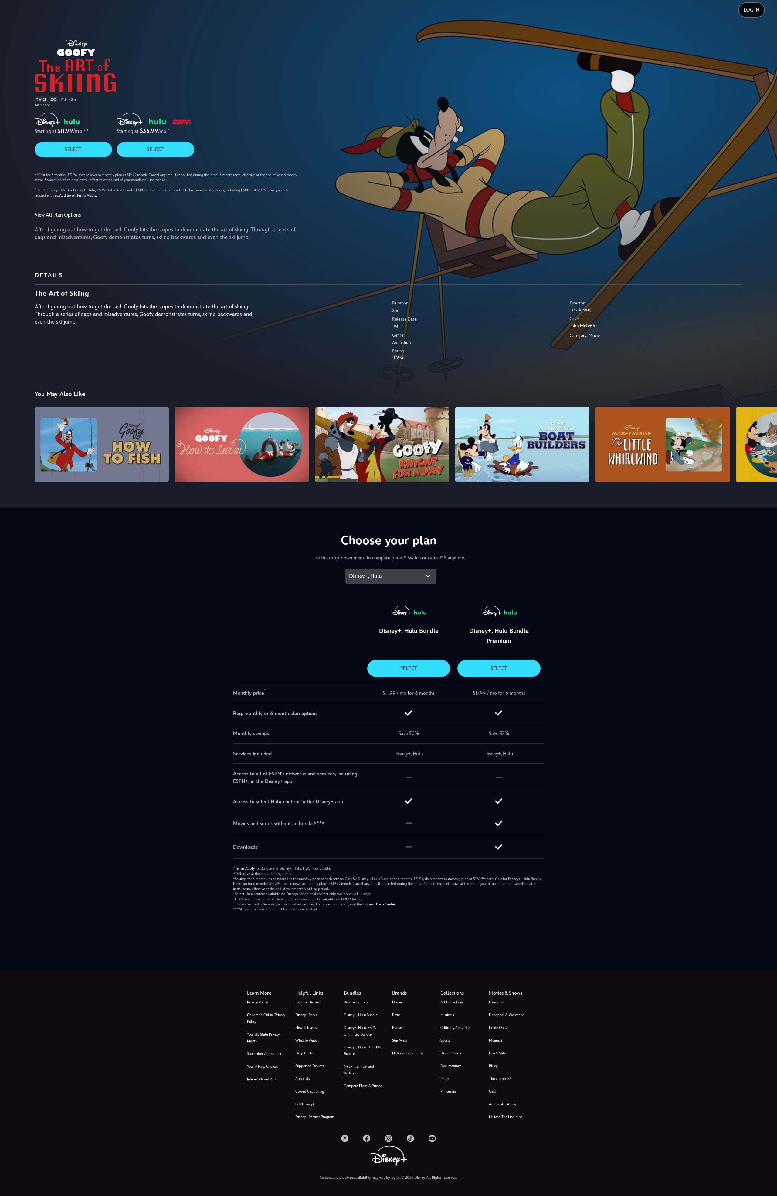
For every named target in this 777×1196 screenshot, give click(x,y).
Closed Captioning (309, 1091)
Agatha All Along (502, 1104)
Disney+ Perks (306, 1015)
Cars (492, 1091)
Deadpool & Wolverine (506, 1015)
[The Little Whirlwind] (662, 444)
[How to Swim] (242, 444)
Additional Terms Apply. (78, 195)
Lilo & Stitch (498, 1053)
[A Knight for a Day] (382, 444)
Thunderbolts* (500, 1079)
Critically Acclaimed (456, 1028)
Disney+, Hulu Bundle (361, 1015)
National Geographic (408, 1053)
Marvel (397, 1028)
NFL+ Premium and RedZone (359, 1069)
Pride (444, 1079)
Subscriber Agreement (264, 1054)
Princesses (448, 1091)
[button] (315, 993)
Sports (445, 1040)
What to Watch (306, 1040)
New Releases (306, 1028)
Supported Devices (309, 1066)
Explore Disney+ (308, 1002)
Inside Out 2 (498, 1028)
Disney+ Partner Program (314, 1117)
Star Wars (399, 1040)
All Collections (451, 1002)
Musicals (447, 1015)
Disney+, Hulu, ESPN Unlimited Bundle (360, 1031)
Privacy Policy (257, 1002)
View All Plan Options (58, 215)
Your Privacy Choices (262, 1066)
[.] (344, 1138)
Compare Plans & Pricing (363, 1086)
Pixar (396, 1015)
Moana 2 (495, 1040)
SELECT (73, 149)
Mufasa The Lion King (506, 1117)
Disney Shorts (450, 1053)
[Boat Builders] (522, 444)
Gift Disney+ (304, 1104)
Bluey (493, 1066)
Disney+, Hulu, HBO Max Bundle (363, 1050)
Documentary (450, 1066)
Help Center (304, 1053)
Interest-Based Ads (261, 1079)
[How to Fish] (102, 444)
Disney (397, 1002)
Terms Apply (245, 868)
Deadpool (496, 1002)
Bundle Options (356, 1002)
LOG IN (751, 10)
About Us (302, 1079)
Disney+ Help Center (379, 904)
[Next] (765, 444)
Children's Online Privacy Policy (266, 1018)
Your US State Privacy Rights (263, 1037)
